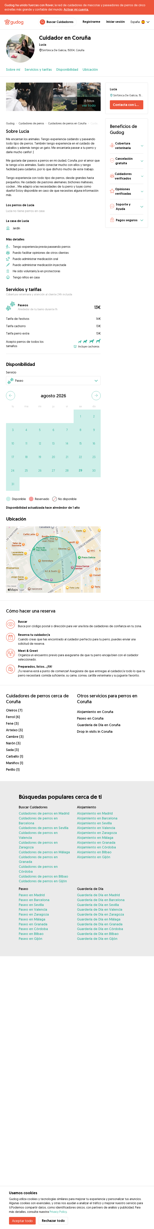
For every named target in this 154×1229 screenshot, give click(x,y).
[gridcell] (80, 416)
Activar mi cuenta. (76, 9)
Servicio (11, 372)
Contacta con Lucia (127, 105)
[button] (126, 146)
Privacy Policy (58, 1212)
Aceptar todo (22, 1221)
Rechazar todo (53, 1220)
